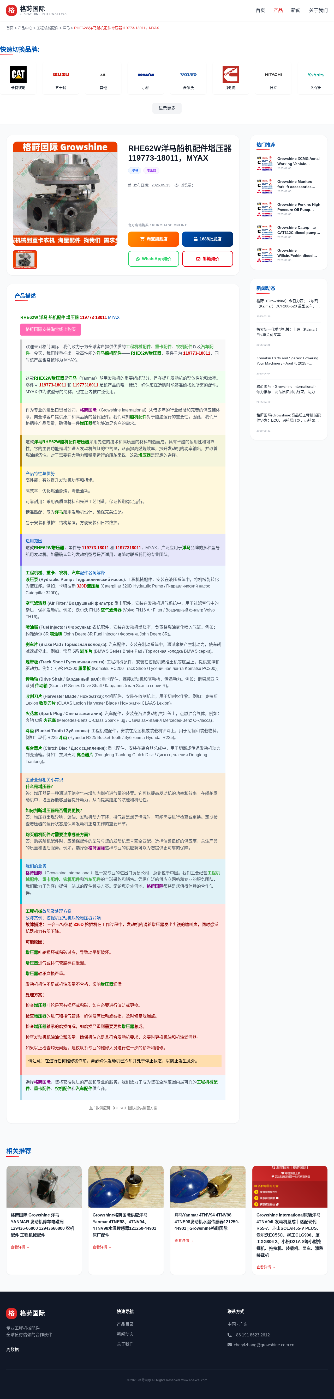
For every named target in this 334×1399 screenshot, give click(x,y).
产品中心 (25, 28)
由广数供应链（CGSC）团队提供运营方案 (122, 1108)
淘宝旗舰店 (157, 239)
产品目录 (125, 1324)
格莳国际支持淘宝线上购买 (51, 329)
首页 (260, 10)
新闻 (296, 10)
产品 (278, 10)
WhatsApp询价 (156, 259)
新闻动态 (125, 1334)
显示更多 (167, 108)
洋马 (66, 28)
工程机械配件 (47, 28)
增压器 (151, 170)
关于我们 (318, 10)
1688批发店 (211, 239)
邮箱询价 (210, 259)
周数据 (12, 1349)
